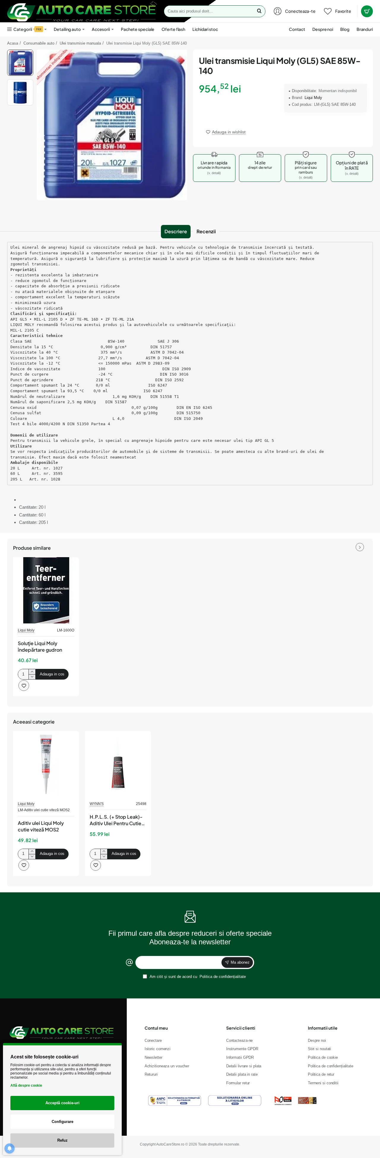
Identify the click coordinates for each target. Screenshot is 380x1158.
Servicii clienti (240, 1028)
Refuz (62, 1140)
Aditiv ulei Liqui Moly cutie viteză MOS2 (41, 826)
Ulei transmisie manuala (80, 43)
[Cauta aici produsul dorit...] (259, 11)
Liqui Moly (313, 97)
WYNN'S (97, 804)
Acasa (12, 43)
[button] (20, 52)
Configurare (62, 1121)
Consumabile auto (38, 43)
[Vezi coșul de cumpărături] (367, 11)
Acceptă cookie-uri (62, 1103)
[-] (31, 676)
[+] (31, 671)
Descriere (175, 231)
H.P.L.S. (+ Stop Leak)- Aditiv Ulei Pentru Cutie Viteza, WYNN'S (116, 820)
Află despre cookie (26, 1085)
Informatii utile (323, 1028)
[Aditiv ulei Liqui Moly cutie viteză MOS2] (46, 764)
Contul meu (156, 1028)
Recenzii (206, 231)
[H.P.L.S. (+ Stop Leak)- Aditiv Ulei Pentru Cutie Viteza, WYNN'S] (118, 764)
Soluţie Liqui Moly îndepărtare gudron (40, 646)
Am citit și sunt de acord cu (197, 976)
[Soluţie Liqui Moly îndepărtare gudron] (46, 590)
